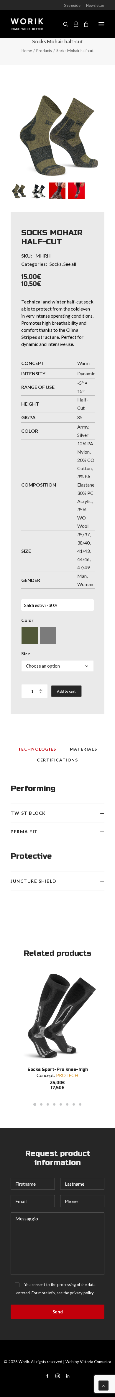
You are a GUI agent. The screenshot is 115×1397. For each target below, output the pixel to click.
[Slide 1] (19, 191)
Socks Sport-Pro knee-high (57, 1069)
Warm (83, 363)
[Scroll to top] (103, 1385)
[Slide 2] (38, 191)
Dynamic (86, 373)
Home (27, 50)
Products (44, 50)
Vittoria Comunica (95, 1361)
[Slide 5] (61, 1104)
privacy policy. (82, 1292)
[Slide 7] (73, 1104)
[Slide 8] (80, 1104)
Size (25, 653)
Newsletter (95, 5)
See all (69, 264)
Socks (56, 264)
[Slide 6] (67, 1104)
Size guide (72, 5)
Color (27, 620)
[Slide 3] (57, 191)
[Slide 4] (76, 191)
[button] (57, 133)
